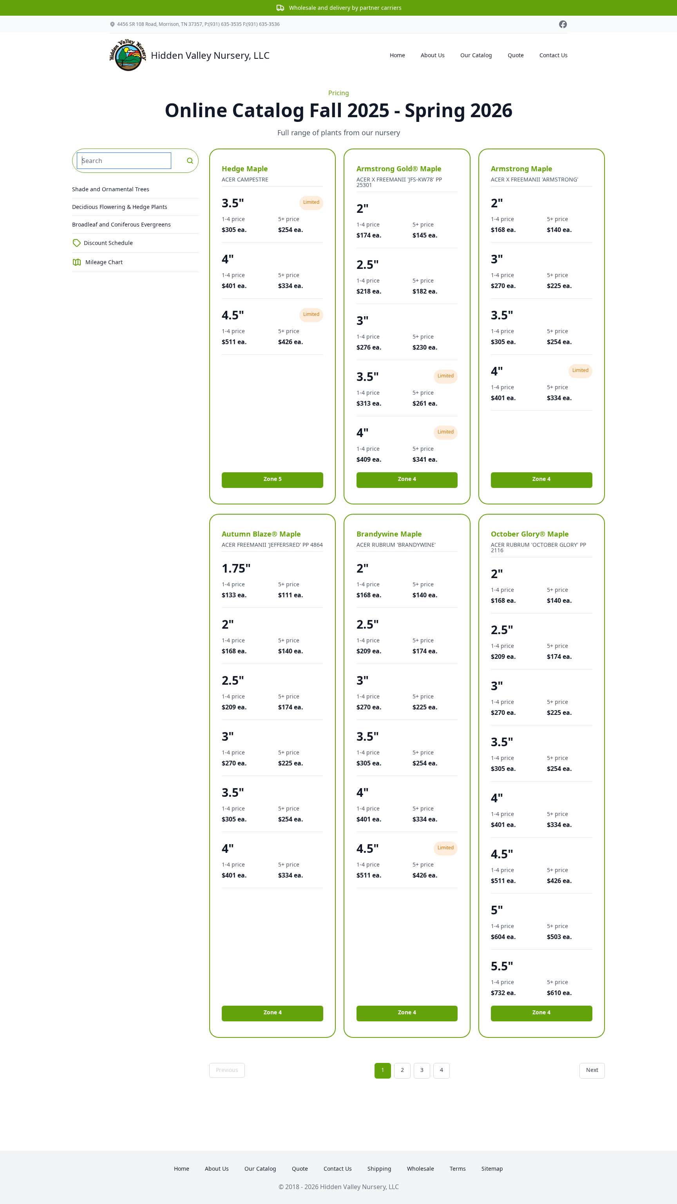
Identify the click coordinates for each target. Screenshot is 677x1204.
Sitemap (492, 1168)
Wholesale (420, 1168)
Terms (458, 1168)
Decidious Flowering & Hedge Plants (119, 206)
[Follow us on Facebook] (563, 24)
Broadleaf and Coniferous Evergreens (121, 224)
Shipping (379, 1168)
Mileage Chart (104, 262)
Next (592, 1069)
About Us (433, 55)
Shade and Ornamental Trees (110, 189)
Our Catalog (476, 55)
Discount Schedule (108, 243)
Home (397, 55)
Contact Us (553, 55)
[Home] (128, 55)
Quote (516, 55)
